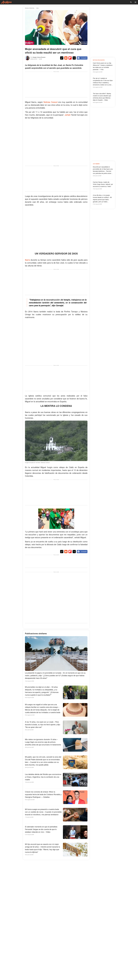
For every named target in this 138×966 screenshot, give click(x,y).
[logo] (6, 2)
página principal (29, 8)
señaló (67, 114)
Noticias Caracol (50, 102)
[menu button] (135, 2)
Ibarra (27, 259)
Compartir (84, 58)
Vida (37, 8)
